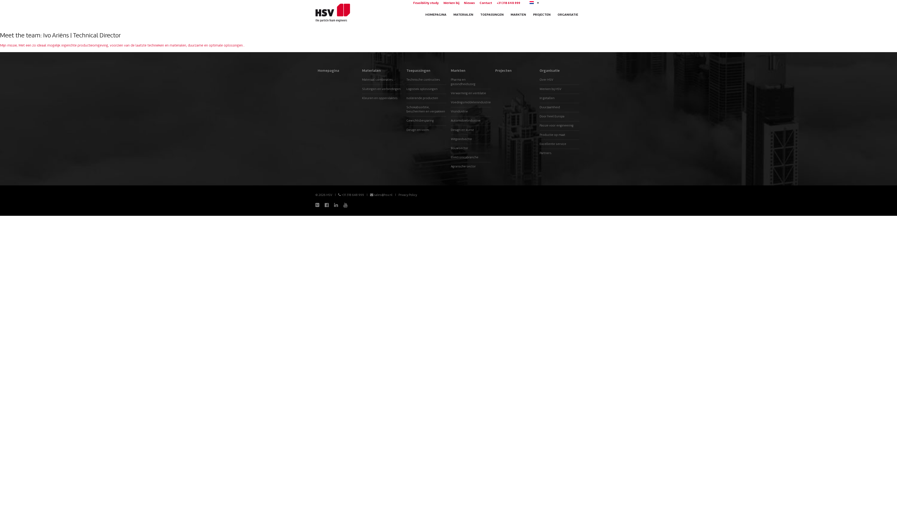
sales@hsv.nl (382, 195)
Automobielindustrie (466, 120)
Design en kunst (462, 130)
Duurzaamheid (550, 107)
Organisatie (568, 14)
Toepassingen (492, 14)
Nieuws (469, 3)
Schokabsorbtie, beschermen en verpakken (425, 109)
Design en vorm (417, 130)
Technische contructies (423, 79)
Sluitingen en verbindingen (381, 89)
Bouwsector (459, 148)
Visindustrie (459, 111)
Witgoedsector (461, 139)
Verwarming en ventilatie (468, 93)
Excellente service (553, 144)
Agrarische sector (463, 166)
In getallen (547, 98)
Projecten (542, 14)
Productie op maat (552, 135)
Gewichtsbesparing (420, 120)
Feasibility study (426, 3)
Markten (518, 14)
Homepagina (435, 14)
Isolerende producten (422, 98)
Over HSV (546, 79)
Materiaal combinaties (377, 79)
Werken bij (451, 3)
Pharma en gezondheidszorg (463, 82)
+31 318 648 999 (508, 3)
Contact (486, 3)
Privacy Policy (408, 195)
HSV (332, 13)
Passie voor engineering (556, 125)
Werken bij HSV (550, 89)
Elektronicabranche (464, 157)
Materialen (463, 14)
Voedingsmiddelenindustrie (471, 102)
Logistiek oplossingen (422, 89)
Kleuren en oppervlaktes (380, 98)
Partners (546, 153)
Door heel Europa (552, 116)
